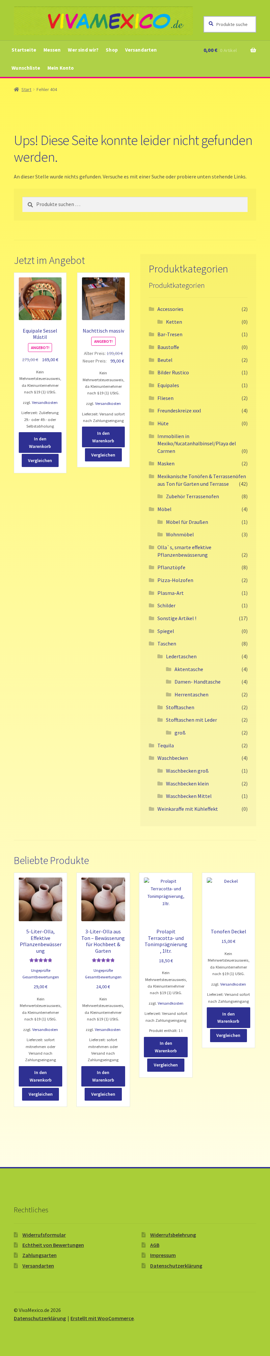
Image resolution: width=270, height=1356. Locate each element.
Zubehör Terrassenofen (192, 496)
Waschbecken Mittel (189, 796)
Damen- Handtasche (198, 681)
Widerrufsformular (44, 1234)
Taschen (166, 643)
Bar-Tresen (169, 334)
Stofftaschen (180, 707)
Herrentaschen (191, 694)
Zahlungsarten (39, 1255)
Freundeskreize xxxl (179, 410)
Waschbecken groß (187, 770)
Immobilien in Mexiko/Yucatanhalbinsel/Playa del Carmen (196, 443)
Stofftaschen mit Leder (191, 719)
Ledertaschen (181, 656)
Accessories (170, 309)
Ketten (174, 321)
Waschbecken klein (187, 783)
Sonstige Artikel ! (176, 618)
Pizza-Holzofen (175, 580)
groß (180, 732)
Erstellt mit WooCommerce (102, 1318)
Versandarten (141, 50)
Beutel (165, 360)
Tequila (165, 745)
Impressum (163, 1255)
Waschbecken (172, 758)
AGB (154, 1245)
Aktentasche (189, 669)
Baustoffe (168, 347)
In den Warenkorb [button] (40, 442)
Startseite (24, 50)
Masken (166, 463)
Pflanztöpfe (171, 567)
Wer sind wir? (83, 50)
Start (26, 89)
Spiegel (165, 631)
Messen (52, 50)
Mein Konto (60, 68)
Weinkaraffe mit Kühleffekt (187, 809)
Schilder (166, 605)
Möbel (164, 509)
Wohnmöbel (180, 534)
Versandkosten (45, 402)
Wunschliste (26, 68)
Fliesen (165, 398)
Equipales (168, 385)
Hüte (163, 423)
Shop (112, 50)
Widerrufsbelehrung (173, 1234)
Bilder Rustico (173, 372)
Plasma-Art (170, 593)
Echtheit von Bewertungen (53, 1245)
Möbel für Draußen (187, 522)
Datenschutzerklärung (176, 1265)
